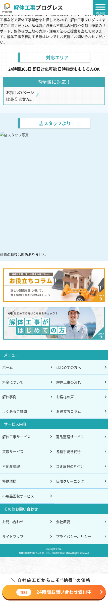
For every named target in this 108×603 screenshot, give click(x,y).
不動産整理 (11, 466)
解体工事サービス (16, 436)
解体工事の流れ (68, 382)
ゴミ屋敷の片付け (70, 466)
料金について (12, 382)
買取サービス (12, 451)
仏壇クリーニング (70, 481)
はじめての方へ (68, 367)
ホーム (7, 367)
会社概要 (63, 521)
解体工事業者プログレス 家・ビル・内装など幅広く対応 (44, 552)
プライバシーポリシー (73, 536)
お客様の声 (65, 396)
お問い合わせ (12, 521)
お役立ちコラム (68, 411)
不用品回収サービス (18, 495)
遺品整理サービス (70, 436)
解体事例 (9, 396)
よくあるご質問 (14, 411)
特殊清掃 (9, 481)
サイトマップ (12, 536)
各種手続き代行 (68, 451)
